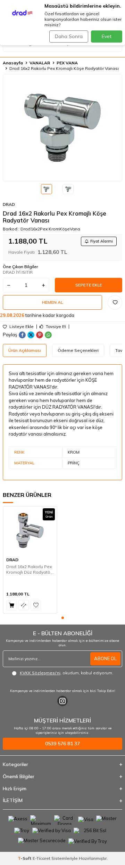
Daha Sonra (69, 36)
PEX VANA (67, 62)
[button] (62, 618)
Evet (106, 36)
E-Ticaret (41, 858)
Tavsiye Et (55, 327)
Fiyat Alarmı (101, 241)
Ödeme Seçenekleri (78, 350)
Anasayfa (13, 62)
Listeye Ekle (21, 327)
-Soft (25, 858)
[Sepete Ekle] (11, 605)
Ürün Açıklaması (24, 350)
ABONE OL (105, 658)
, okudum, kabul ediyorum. (66, 672)
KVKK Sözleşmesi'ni (40, 672)
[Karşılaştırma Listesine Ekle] (23, 605)
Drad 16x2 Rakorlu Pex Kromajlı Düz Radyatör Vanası (29, 569)
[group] (62, 127)
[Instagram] (62, 701)
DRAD (9, 204)
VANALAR (40, 62)
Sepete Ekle (88, 285)
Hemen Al (52, 302)
